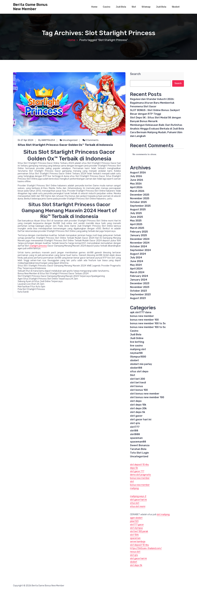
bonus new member (142, 316)
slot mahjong (163, 514)
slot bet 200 (137, 378)
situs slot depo (139, 371)
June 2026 (136, 179)
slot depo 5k (137, 412)
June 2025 (136, 216)
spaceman (136, 437)
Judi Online (136, 338)
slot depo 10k (138, 404)
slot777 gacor (137, 524)
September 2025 (140, 205)
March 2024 (137, 272)
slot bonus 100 (139, 389)
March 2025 (137, 227)
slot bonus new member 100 (147, 397)
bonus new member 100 (144, 319)
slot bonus (136, 386)
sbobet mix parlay (141, 364)
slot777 (134, 426)
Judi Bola (121, 7)
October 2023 (138, 290)
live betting (137, 341)
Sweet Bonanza (139, 445)
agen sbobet (136, 518)
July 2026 (136, 176)
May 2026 (136, 183)
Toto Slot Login (139, 452)
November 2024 (139, 242)
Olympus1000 (138, 356)
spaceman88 (138, 441)
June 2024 (136, 261)
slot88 (134, 430)
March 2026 (137, 191)
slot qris (135, 423)
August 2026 (138, 172)
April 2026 (136, 187)
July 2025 (136, 213)
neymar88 (136, 353)
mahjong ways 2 (138, 496)
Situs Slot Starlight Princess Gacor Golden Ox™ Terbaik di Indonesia (65, 145)
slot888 (135, 434)
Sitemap (146, 7)
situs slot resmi (137, 506)
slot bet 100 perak (139, 531)
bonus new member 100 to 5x (148, 327)
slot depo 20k (138, 408)
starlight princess (38, 245)
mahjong (134, 488)
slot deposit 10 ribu (139, 464)
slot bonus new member (144, 393)
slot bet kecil (138, 382)
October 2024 (138, 246)
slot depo (136, 401)
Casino (106, 7)
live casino (136, 345)
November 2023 (139, 287)
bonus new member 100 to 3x (148, 323)
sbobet (134, 360)
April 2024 (136, 268)
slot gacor (136, 415)
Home (94, 7)
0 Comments (91, 140)
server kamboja (137, 541)
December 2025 (139, 194)
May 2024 (136, 264)
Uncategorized (70, 140)
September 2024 (140, 250)
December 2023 (139, 283)
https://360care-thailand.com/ (146, 548)
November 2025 (139, 198)
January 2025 (138, 235)
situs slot (134, 503)
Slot (134, 7)
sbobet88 (136, 367)
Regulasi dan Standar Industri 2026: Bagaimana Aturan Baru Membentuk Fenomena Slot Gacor (152, 103)
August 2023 (138, 298)
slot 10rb (134, 534)
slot (132, 481)
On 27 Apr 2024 (25, 140)
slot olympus (136, 528)
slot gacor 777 (137, 471)
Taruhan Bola (138, 449)
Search (135, 74)
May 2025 (136, 220)
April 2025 (136, 224)
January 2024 (138, 279)
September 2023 (140, 294)
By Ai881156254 (46, 140)
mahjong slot (138, 349)
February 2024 (139, 276)
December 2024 (139, 239)
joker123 (134, 521)
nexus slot (135, 551)
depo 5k (134, 468)
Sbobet (176, 7)
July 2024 (136, 257)
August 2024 (138, 253)
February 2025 (139, 231)
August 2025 (138, 209)
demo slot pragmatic (140, 474)
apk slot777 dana (140, 312)
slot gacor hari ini (140, 419)
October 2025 (138, 202)
